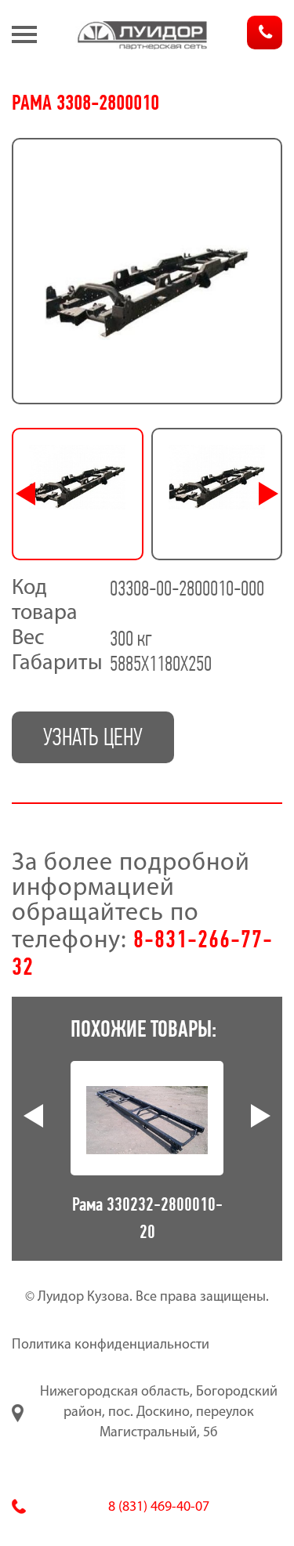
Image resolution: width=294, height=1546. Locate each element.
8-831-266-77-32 (142, 952)
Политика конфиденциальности (110, 1345)
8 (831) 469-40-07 (158, 1508)
